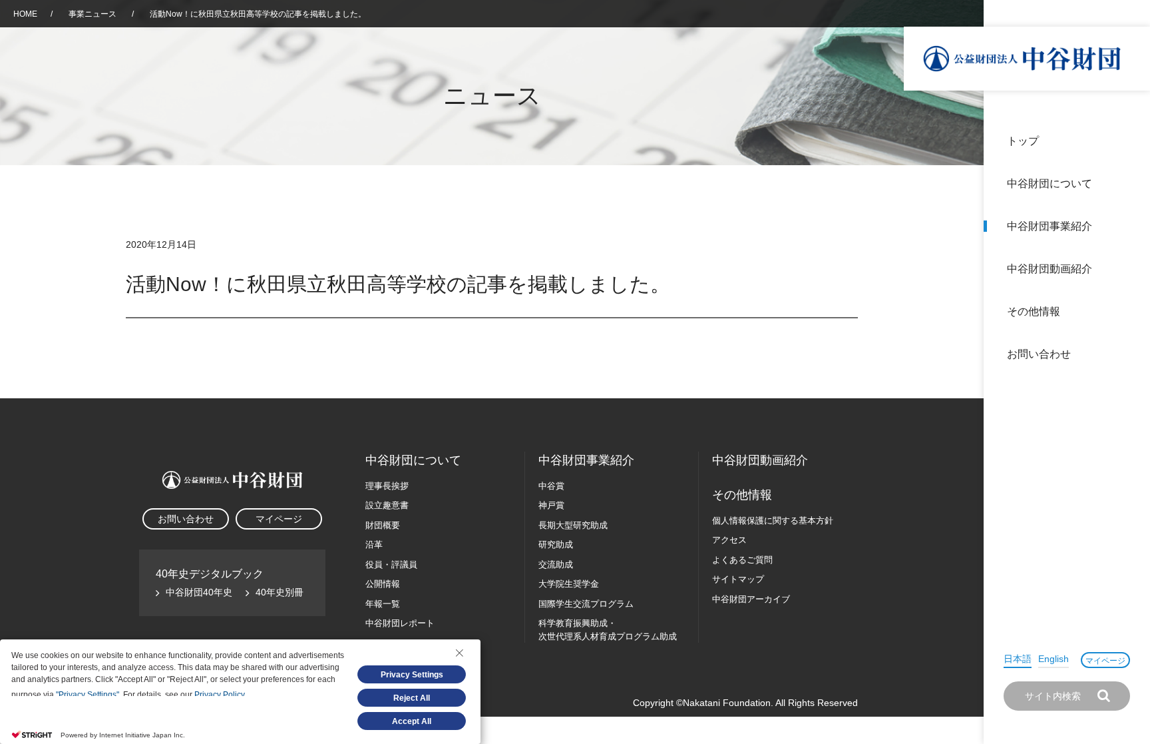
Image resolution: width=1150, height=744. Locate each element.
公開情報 (382, 584)
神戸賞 (551, 505)
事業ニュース (93, 14)
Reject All (411, 698)
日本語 (1018, 658)
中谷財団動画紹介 (1049, 268)
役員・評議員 (391, 564)
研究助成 (555, 545)
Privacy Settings (412, 674)
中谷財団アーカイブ (751, 599)
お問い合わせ (1039, 354)
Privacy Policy (219, 694)
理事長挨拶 (387, 486)
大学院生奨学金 (568, 584)
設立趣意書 (387, 505)
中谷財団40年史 (199, 592)
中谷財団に (413, 460)
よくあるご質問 (742, 560)
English (1053, 658)
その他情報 (1033, 311)
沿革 (1130, 268)
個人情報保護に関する (772, 521)
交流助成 (555, 564)
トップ (1023, 141)
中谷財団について (1049, 183)
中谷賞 (551, 486)
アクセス (729, 540)
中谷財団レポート (400, 623)
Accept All (411, 721)
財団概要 (382, 525)
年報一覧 (382, 604)
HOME (25, 14)
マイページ (1105, 660)
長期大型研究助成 (573, 525)
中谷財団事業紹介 (1049, 226)
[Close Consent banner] (459, 653)
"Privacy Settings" (87, 694)
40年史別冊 (279, 592)
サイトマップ (738, 579)
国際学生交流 (586, 604)
